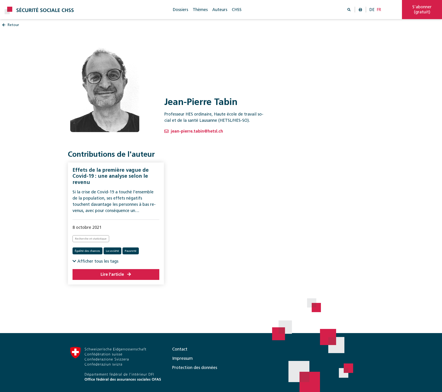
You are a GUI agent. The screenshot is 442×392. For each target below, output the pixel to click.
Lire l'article (112, 274)
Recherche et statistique (91, 238)
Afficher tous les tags (97, 261)
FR (379, 9)
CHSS (236, 9)
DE (372, 9)
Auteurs (219, 9)
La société (112, 251)
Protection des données (194, 367)
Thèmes (200, 9)
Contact (179, 349)
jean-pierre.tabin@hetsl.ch (197, 131)
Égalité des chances (87, 251)
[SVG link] (39, 10)
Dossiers (180, 9)
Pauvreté (131, 251)
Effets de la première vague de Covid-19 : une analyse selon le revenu (111, 176)
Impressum (182, 358)
